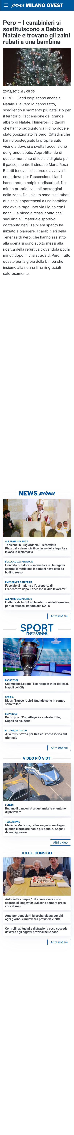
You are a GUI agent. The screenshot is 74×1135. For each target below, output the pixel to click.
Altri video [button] (60, 842)
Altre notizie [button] (59, 616)
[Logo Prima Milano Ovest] (37, 5)
